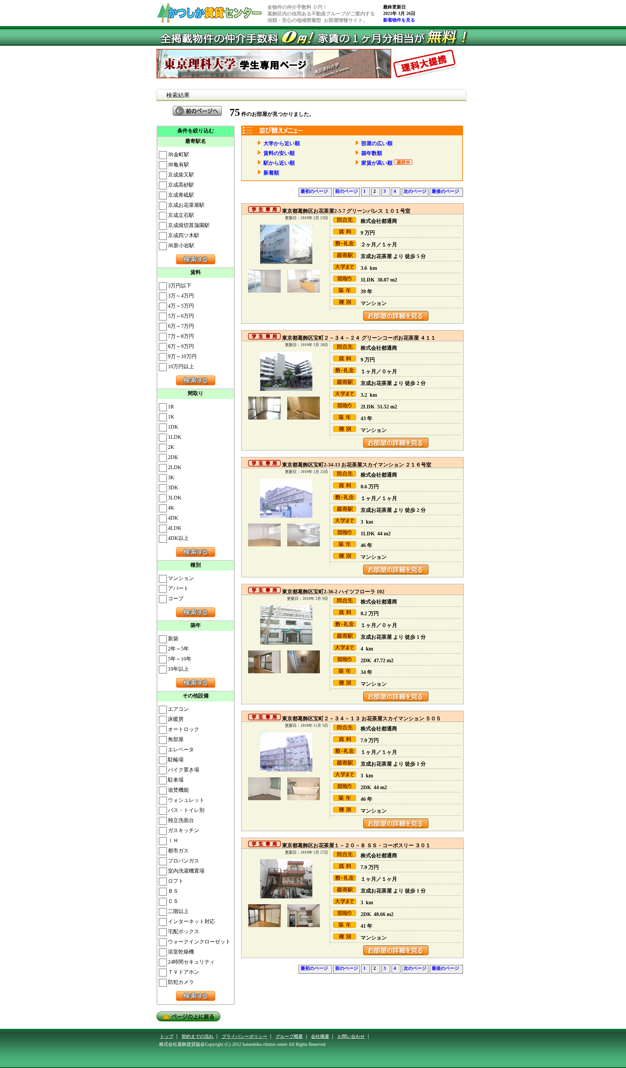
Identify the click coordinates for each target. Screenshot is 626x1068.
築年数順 (370, 153)
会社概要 (320, 1036)
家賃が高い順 (376, 163)
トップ (166, 1036)
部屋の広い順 (376, 143)
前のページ (346, 191)
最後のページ (445, 191)
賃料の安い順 (278, 153)
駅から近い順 (278, 163)
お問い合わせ (351, 1036)
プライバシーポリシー (244, 1036)
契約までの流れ (198, 1036)
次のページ (415, 191)
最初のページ (314, 191)
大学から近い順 (280, 143)
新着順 (270, 172)
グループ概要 (289, 1036)
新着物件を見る (399, 20)
